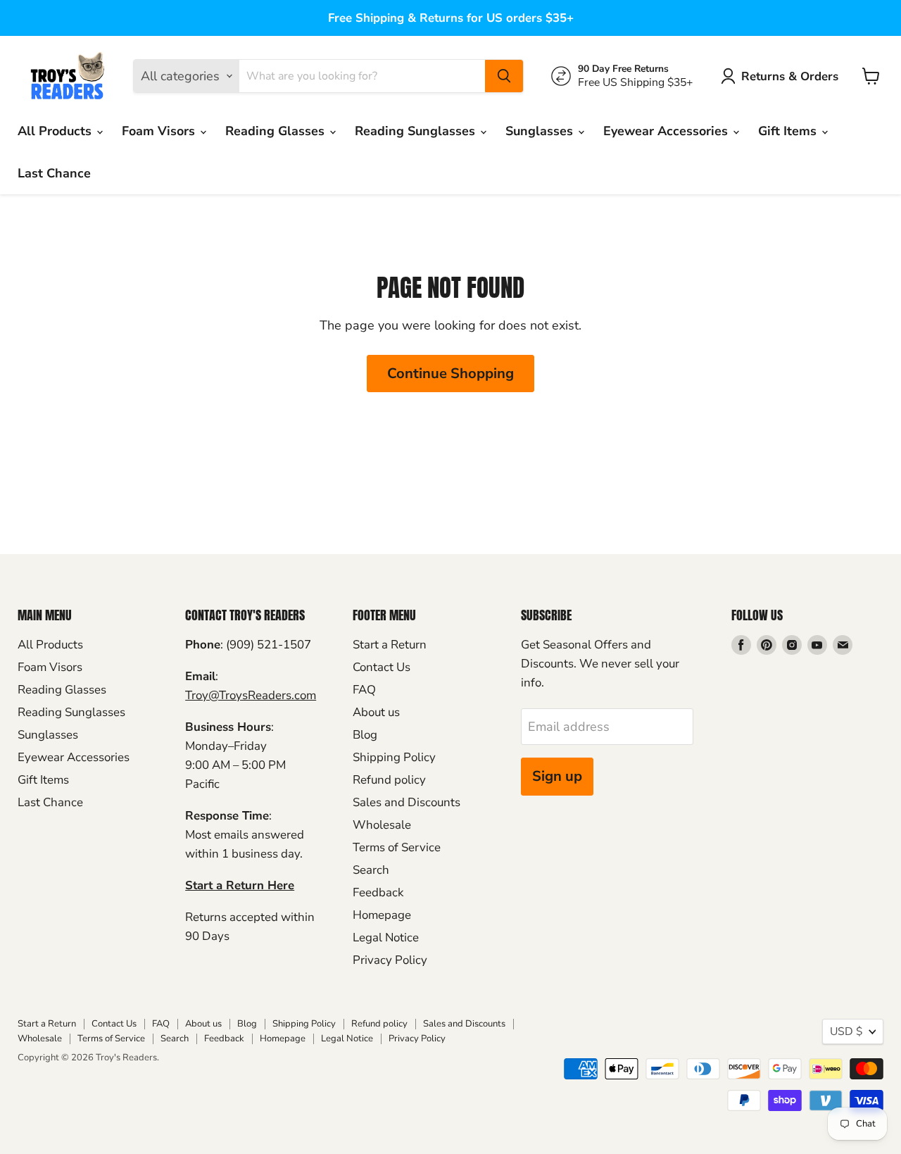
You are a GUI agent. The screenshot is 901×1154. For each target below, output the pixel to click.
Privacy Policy (390, 960)
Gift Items (789, 131)
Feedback (378, 892)
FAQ (364, 690)
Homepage (382, 915)
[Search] (504, 76)
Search (371, 870)
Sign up (557, 776)
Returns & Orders (789, 76)
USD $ (846, 1031)
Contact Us (381, 667)
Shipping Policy (394, 757)
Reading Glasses (276, 131)
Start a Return (390, 644)
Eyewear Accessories (667, 131)
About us (376, 712)
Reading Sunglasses (417, 131)
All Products (56, 131)
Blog (365, 735)
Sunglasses (540, 131)
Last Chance (54, 173)
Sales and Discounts (406, 802)
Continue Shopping (450, 373)
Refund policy (389, 780)
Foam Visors (160, 131)
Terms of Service (397, 847)
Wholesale (382, 825)
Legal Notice (386, 937)
